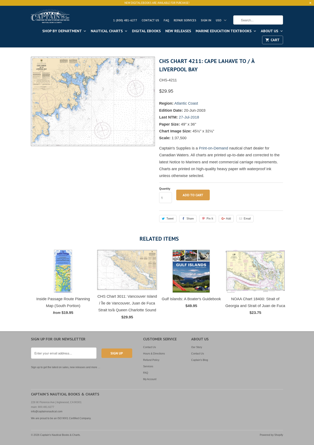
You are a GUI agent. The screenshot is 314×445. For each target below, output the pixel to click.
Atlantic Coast (186, 103)
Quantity (164, 188)
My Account (149, 379)
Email (247, 218)
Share (190, 218)
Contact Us (150, 20)
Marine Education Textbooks (224, 31)
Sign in (206, 20)
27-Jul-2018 (189, 117)
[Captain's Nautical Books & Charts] (50, 17)
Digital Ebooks (146, 31)
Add (228, 218)
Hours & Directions (154, 353)
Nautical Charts (107, 31)
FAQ (166, 20)
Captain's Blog (199, 360)
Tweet (170, 218)
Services (148, 366)
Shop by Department (62, 31)
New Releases (178, 31)
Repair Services (185, 20)
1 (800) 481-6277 (125, 20)
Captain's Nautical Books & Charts (60, 434)
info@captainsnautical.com (46, 411)
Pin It (210, 218)
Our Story (196, 347)
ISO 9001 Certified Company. (74, 418)
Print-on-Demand (213, 148)
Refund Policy (151, 360)
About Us (270, 31)
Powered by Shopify (271, 434)
